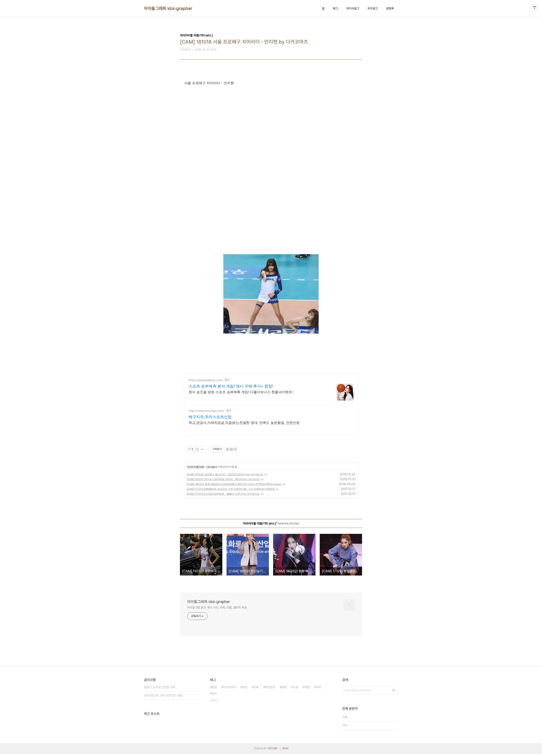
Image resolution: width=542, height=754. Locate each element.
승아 (214, 693)
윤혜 (284, 687)
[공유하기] (197, 449)
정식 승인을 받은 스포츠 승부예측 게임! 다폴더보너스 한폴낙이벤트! (241, 392)
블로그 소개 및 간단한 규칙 (159, 687)
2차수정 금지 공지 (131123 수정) (163, 695)
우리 (318, 687)
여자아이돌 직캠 (195, 466)
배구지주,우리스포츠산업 (210, 417)
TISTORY (272, 748)
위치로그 (373, 8)
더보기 (213, 700)
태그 (335, 8)
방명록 (390, 8)
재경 (244, 687)
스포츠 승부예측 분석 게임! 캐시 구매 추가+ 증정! (231, 386)
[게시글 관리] (202, 449)
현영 (214, 687)
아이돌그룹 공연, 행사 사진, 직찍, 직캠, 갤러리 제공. (217, 607)
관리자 (285, 748)
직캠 (307, 687)
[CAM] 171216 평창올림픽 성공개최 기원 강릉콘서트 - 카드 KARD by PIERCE (231, 488)
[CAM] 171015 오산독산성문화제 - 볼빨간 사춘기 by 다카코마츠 (223, 493)
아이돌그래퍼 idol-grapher (168, 8)
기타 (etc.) (211, 466)
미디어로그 (352, 8)
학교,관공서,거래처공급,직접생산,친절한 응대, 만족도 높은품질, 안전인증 (244, 422)
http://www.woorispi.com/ (206, 410)
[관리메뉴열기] (534, 7)
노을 (295, 687)
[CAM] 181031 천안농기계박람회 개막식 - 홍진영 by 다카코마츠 (223, 479)
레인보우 (270, 687)
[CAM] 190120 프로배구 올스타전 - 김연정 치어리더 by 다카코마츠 (225, 474)
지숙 (256, 687)
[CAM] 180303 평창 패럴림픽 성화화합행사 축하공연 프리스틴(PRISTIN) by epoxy (234, 484)
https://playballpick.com (205, 380)
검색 (394, 690)
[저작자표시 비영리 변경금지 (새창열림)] (231, 449)
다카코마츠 (229, 687)
